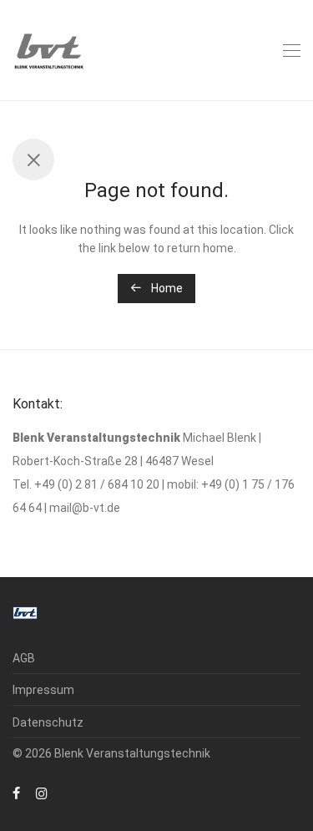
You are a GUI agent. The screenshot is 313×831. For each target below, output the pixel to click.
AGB (24, 658)
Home (166, 288)
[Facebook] (16, 792)
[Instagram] (42, 792)
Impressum (43, 690)
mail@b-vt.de (84, 507)
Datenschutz (48, 722)
